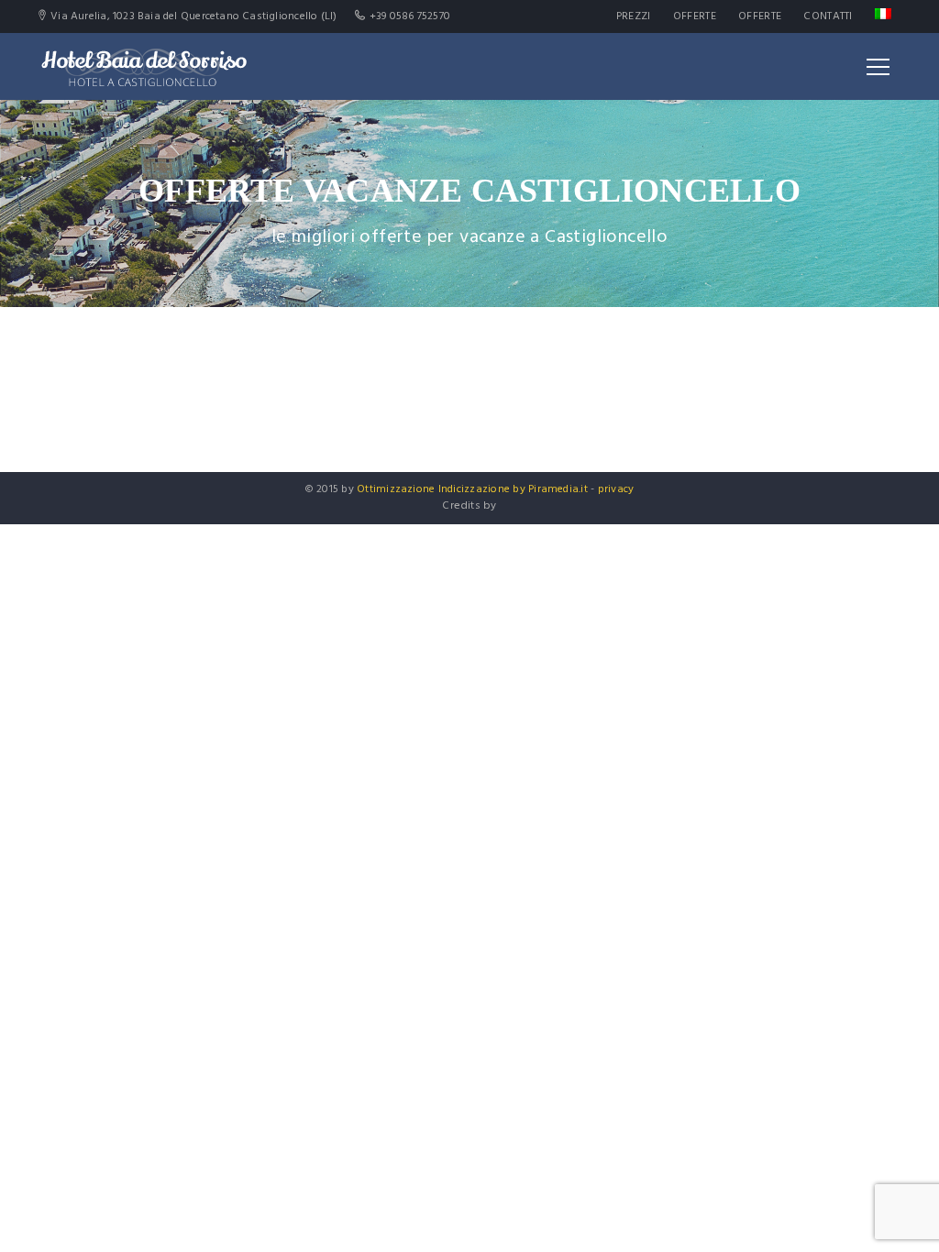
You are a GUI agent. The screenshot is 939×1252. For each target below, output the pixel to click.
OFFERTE (759, 16)
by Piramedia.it (550, 489)
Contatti (827, 16)
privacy (616, 489)
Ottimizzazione (396, 489)
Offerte (694, 16)
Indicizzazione (474, 489)
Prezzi (633, 16)
